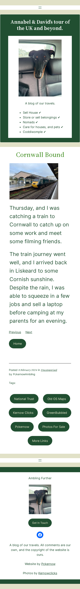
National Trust (24, 399)
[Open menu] (40, 7)
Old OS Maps (56, 399)
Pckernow (22, 427)
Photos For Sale (53, 427)
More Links (40, 441)
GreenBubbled (57, 413)
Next (28, 332)
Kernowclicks (47, 573)
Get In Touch (40, 522)
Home (17, 343)
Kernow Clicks (23, 413)
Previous (15, 332)
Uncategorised (49, 370)
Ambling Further (40, 478)
